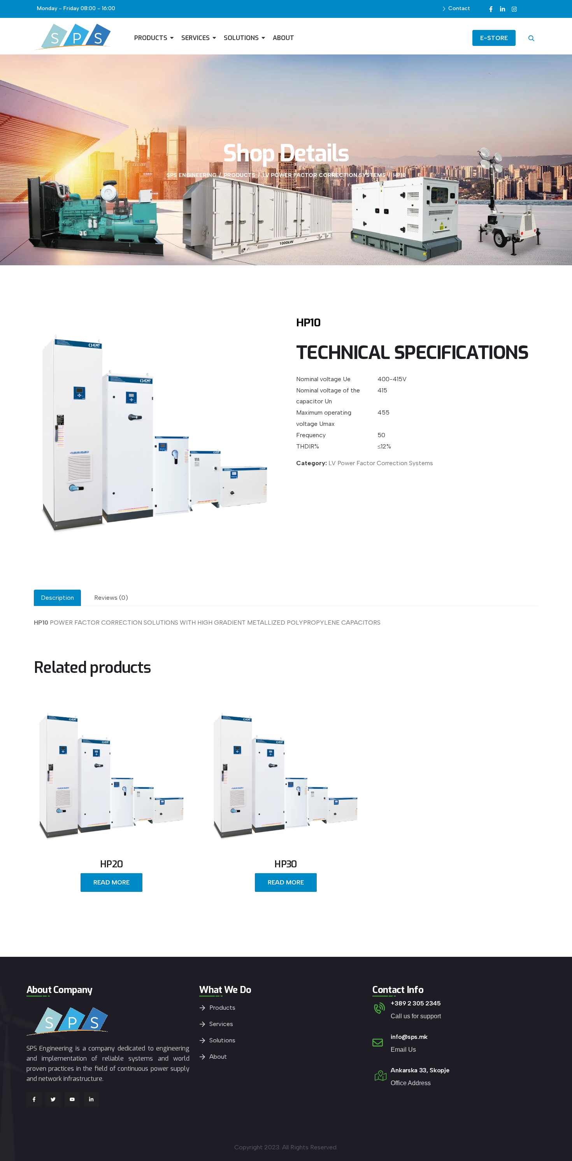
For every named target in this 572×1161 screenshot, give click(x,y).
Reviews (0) (111, 597)
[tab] (57, 598)
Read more (111, 882)
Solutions (222, 1040)
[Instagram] (514, 9)
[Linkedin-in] (502, 9)
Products (222, 1007)
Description (57, 597)
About (218, 1056)
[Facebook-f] (491, 9)
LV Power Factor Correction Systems (380, 463)
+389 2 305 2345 (415, 1003)
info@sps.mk (409, 1036)
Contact (459, 8)
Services (221, 1024)
